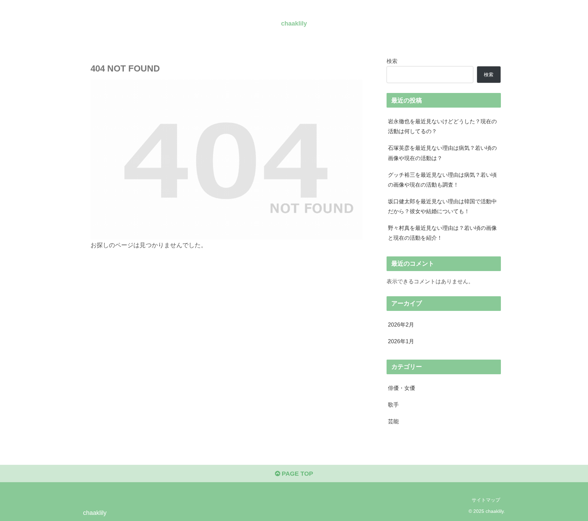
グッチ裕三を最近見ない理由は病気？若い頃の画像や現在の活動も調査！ (442, 180)
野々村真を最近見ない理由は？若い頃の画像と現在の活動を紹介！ (442, 233)
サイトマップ (486, 500)
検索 (392, 61)
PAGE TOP (296, 473)
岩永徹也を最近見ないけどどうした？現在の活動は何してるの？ (442, 126)
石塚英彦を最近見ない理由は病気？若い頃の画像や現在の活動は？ (442, 153)
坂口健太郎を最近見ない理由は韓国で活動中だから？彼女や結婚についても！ (442, 206)
